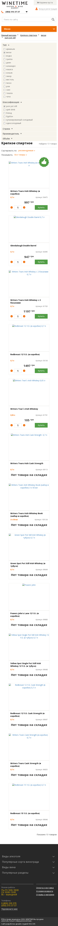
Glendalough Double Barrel (23, 245)
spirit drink (10, 109)
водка (9, 55)
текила (9, 93)
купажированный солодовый (19, 119)
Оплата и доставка (45, 887)
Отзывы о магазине (45, 894)
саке (8, 89)
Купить (41, 207)
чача (8, 96)
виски (43, 35)
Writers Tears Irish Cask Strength (27, 463)
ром (8, 86)
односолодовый (13, 123)
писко (8, 83)
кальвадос (11, 66)
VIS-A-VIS (32, 924)
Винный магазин (8, 35)
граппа (9, 59)
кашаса (9, 69)
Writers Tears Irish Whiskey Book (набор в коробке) (26, 514)
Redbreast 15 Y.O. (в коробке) (25, 813)
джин (8, 62)
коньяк (9, 72)
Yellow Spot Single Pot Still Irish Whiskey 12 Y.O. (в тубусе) (25, 664)
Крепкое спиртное (28, 35)
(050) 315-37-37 (12, 11)
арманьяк (10, 49)
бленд (9, 113)
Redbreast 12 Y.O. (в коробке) (25, 354)
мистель (10, 79)
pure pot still (10, 37)
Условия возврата (44, 891)
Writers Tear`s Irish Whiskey (24, 409)
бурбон (9, 116)
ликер (8, 76)
